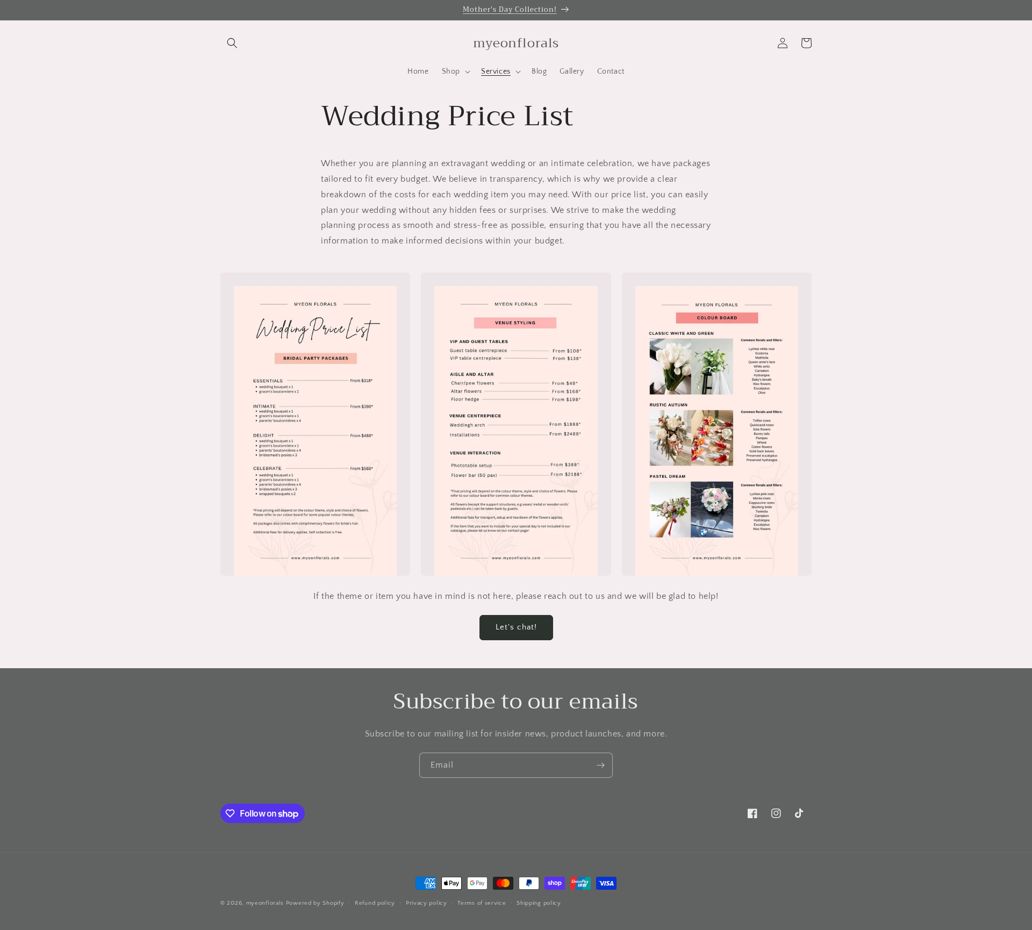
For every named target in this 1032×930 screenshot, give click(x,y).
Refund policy (375, 903)
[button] (232, 43)
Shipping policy (539, 903)
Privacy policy (426, 903)
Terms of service (481, 903)
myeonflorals (265, 903)
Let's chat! (516, 627)
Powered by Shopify (315, 903)
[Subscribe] (600, 765)
